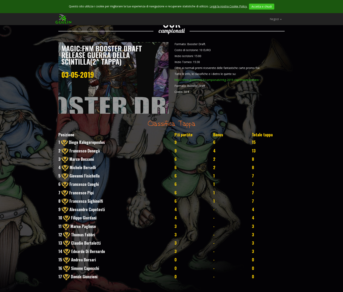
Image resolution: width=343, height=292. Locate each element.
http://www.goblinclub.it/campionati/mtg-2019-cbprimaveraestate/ (216, 80)
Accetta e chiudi (261, 6)
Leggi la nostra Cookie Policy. (228, 6)
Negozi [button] (275, 19)
